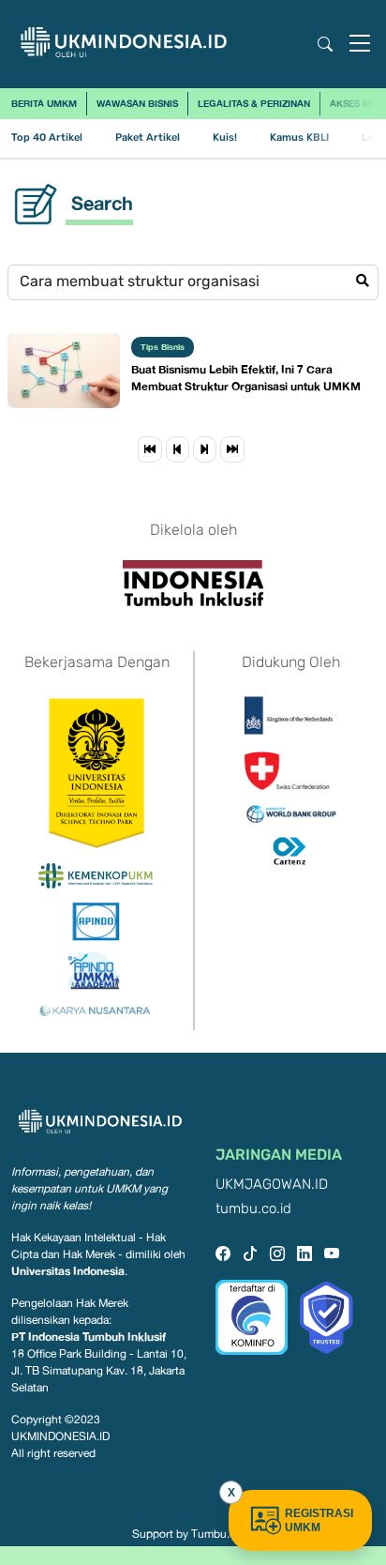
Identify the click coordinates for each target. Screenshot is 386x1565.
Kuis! (225, 137)
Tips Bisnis (163, 347)
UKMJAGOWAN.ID (271, 1184)
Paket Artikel (147, 137)
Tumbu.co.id (222, 1534)
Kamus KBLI (299, 137)
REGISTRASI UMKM (319, 1520)
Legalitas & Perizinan (254, 103)
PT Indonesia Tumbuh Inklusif (88, 1336)
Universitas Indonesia (68, 1271)
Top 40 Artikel (46, 137)
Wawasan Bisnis (137, 103)
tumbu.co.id (253, 1209)
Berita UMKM (44, 103)
